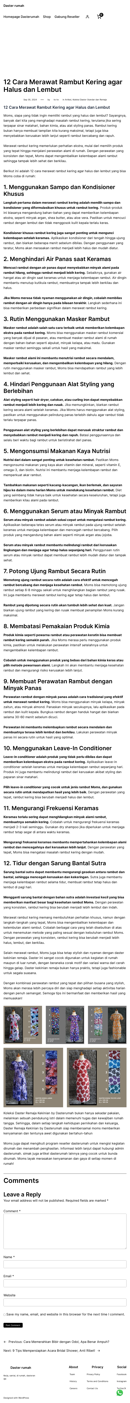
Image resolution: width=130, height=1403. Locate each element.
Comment (12, 1211)
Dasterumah (53, 1128)
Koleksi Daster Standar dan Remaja (90, 99)
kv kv (56, 99)
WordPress (23, 1398)
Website (9, 1295)
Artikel (68, 99)
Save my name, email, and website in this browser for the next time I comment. (65, 1314)
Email (8, 1276)
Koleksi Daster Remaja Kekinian (26, 1113)
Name (9, 1257)
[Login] (87, 17)
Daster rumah (13, 6)
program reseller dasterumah (67, 1143)
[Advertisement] (65, 50)
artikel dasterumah (54, 1153)
